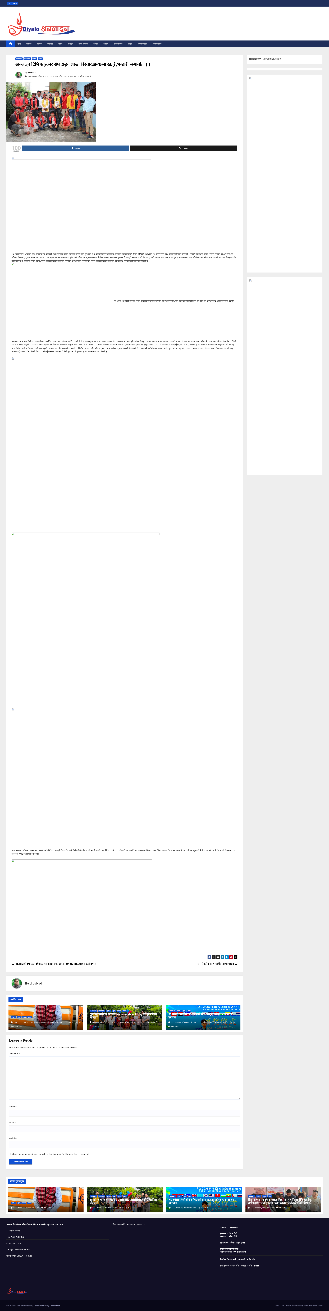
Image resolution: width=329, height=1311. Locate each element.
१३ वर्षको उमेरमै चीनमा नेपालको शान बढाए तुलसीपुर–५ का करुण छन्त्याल (200, 1015)
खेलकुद (70, 44)
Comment (14, 1053)
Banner (19, 58)
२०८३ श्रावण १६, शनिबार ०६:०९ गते (184, 1208)
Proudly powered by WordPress (19, 1306)
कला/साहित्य (157, 44)
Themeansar (55, 1306)
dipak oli (31, 73)
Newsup (43, 1306)
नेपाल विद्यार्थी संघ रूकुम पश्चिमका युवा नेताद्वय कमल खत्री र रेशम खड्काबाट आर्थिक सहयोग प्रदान (56, 963)
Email (12, 1122)
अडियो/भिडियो (142, 44)
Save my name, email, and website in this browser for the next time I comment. (51, 1154)
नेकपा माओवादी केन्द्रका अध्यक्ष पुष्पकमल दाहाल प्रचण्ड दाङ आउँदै (302, 1306)
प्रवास (96, 44)
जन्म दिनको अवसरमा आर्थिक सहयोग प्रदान (216, 963)
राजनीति (50, 44)
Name (13, 1106)
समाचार (28, 44)
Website (13, 1138)
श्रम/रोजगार (118, 44)
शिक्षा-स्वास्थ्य (83, 44)
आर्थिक (39, 44)
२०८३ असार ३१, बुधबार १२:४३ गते (262, 1208)
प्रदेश (130, 44)
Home (277, 1306)
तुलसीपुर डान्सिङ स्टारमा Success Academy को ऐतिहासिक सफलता (123, 1015)
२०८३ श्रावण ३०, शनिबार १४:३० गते (105, 1208)
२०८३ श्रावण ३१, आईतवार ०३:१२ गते (26, 1208)
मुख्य (19, 44)
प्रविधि (106, 44)
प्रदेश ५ (34, 58)
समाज (60, 44)
